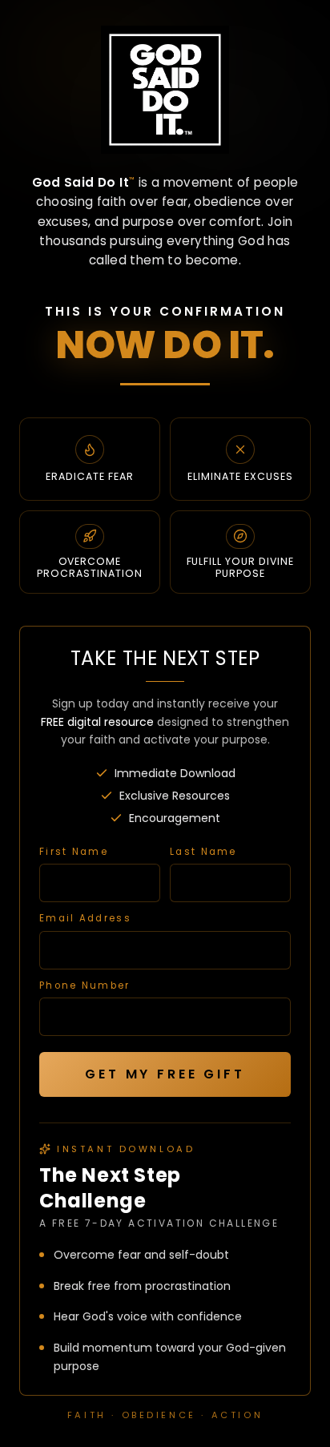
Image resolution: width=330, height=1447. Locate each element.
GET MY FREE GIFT (164, 1074)
